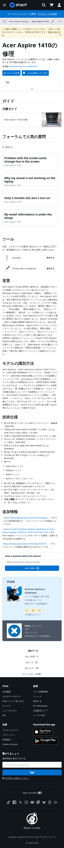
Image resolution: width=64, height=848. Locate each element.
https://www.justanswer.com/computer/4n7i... (25, 543)
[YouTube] (32, 802)
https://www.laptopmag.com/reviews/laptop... (26, 517)
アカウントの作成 (47, 14)
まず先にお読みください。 (17, 778)
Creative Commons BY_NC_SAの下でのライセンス (32, 837)
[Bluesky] (44, 802)
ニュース (37, 696)
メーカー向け (39, 715)
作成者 (11, 581)
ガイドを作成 (13, 73)
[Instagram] (26, 802)
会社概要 (6, 691)
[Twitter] (20, 802)
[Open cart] (51, 5)
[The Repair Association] (55, 802)
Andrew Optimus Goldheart (23, 66)
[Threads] (49, 802)
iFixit (27, 625)
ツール (8, 239)
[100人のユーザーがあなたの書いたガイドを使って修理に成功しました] (27, 610)
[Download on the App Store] (43, 731)
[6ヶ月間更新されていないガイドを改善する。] (39, 610)
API (4, 715)
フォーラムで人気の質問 (24, 136)
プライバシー (8, 734)
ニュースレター (9, 710)
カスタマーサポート (11, 696)
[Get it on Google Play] (45, 741)
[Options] (4, 21)
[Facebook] (14, 802)
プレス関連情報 (40, 691)
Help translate (30, 792)
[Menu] (4, 5)
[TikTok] (8, 802)
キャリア (6, 705)
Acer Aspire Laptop (19, 21)
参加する (37, 701)
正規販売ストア (40, 710)
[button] (44, 5)
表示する (50, 257)
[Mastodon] (38, 802)
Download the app (44, 724)
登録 (32, 772)
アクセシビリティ (10, 730)
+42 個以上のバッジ (33, 614)
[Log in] (59, 5)
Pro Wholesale (40, 705)
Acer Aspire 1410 (40, 21)
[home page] (18, 5)
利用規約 (6, 739)
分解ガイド (9, 109)
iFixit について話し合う (13, 701)
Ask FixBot (30, 568)
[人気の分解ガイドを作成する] (33, 610)
